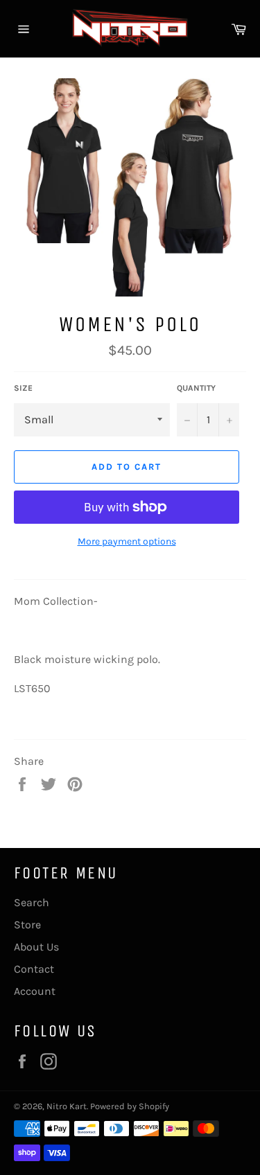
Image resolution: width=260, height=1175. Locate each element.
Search (31, 902)
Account (34, 991)
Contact (34, 968)
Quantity (196, 388)
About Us (36, 946)
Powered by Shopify (129, 1106)
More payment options (127, 541)
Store (27, 924)
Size (23, 388)
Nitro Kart (66, 1106)
